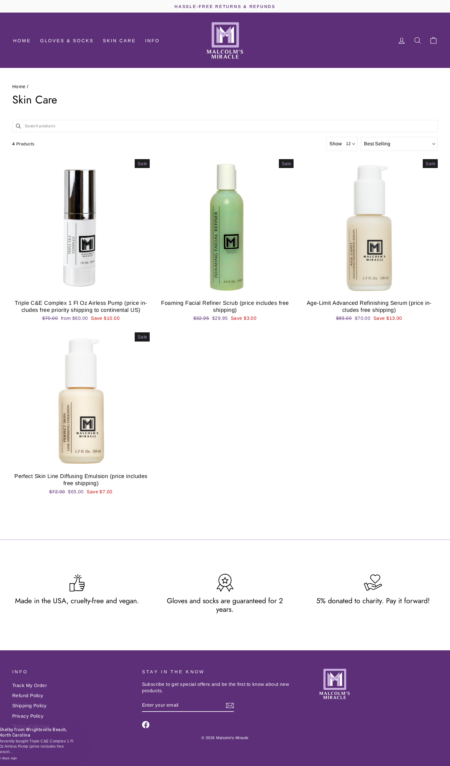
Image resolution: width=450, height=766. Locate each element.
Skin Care (119, 40)
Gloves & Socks (67, 40)
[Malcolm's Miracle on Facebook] (145, 724)
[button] (399, 144)
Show (335, 143)
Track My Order (29, 685)
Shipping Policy (29, 705)
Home (22, 40)
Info (152, 40)
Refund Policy (27, 695)
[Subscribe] (230, 705)
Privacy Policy (27, 716)
